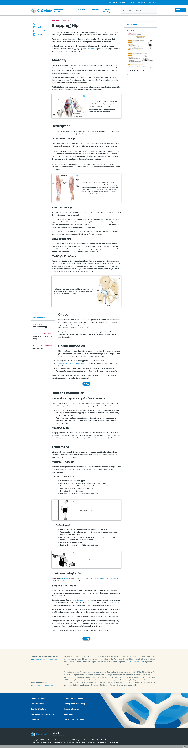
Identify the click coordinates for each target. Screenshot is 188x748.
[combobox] (180, 10)
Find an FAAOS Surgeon (74, 719)
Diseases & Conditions (59, 10)
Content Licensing (71, 709)
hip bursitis (66, 578)
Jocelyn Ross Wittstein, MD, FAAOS (44, 659)
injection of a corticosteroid (108, 578)
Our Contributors (38, 709)
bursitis (92, 48)
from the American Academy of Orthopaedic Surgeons (131, 2)
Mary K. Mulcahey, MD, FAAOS (42, 685)
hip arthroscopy (78, 600)
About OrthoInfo (38, 698)
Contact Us (35, 719)
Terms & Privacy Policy (73, 698)
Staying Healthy (106, 10)
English (178, 9)
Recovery (95, 9)
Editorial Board (37, 704)
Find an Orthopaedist (138, 662)
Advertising (68, 714)
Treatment (82, 9)
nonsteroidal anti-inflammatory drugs (74, 363)
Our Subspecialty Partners (42, 714)
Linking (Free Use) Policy (74, 704)
